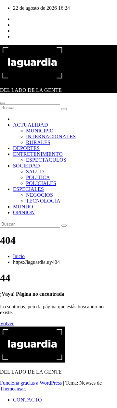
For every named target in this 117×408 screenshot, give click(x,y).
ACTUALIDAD (30, 125)
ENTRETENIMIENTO (38, 154)
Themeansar (12, 388)
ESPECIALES (28, 189)
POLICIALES (41, 183)
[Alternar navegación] (2, 103)
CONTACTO (27, 399)
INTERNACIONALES (51, 136)
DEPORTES (26, 148)
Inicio (19, 256)
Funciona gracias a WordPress (31, 383)
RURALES (38, 142)
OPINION (24, 212)
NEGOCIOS (39, 195)
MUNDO (23, 206)
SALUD (35, 171)
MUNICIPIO (40, 130)
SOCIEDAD (26, 165)
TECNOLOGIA (43, 201)
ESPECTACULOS (46, 160)
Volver (7, 323)
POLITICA (38, 177)
